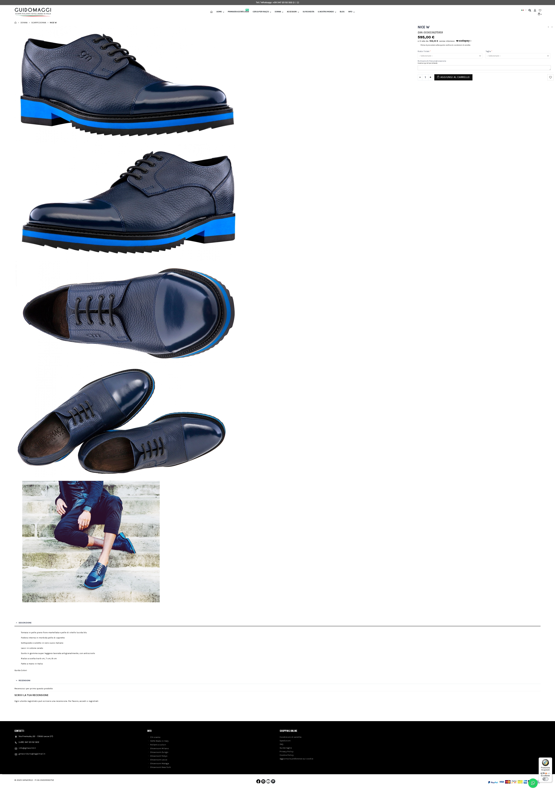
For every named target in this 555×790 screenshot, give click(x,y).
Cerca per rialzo (261, 12)
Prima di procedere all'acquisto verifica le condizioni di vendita (445, 45)
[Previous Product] (548, 27)
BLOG (342, 12)
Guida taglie (286, 748)
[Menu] (550, 759)
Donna (278, 12)
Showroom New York (160, 767)
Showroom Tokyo (159, 756)
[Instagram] (263, 782)
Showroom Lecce (158, 759)
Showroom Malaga (159, 763)
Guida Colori (20, 670)
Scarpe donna (38, 22)
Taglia (489, 51)
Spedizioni (285, 740)
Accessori (292, 12)
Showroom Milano (159, 748)
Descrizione (25, 622)
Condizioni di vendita (290, 737)
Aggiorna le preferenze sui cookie (296, 758)
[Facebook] (258, 782)
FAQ (281, 744)
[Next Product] (552, 27)
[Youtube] (268, 782)
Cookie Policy (287, 755)
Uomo (219, 12)
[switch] (545, 779)
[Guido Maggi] (31, 12)
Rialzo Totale (424, 51)
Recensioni (24, 680)
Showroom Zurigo (159, 752)
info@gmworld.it (27, 748)
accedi (82, 701)
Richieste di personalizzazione (432, 61)
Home (15, 22)
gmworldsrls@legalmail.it (32, 753)
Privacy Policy (286, 751)
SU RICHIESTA (308, 12)
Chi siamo (155, 737)
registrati (94, 701)
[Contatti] (297, 2)
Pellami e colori (158, 744)
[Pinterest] (273, 782)
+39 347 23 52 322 (283, 2)
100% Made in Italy (159, 741)
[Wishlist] (540, 10)
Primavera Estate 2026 (238, 12)
